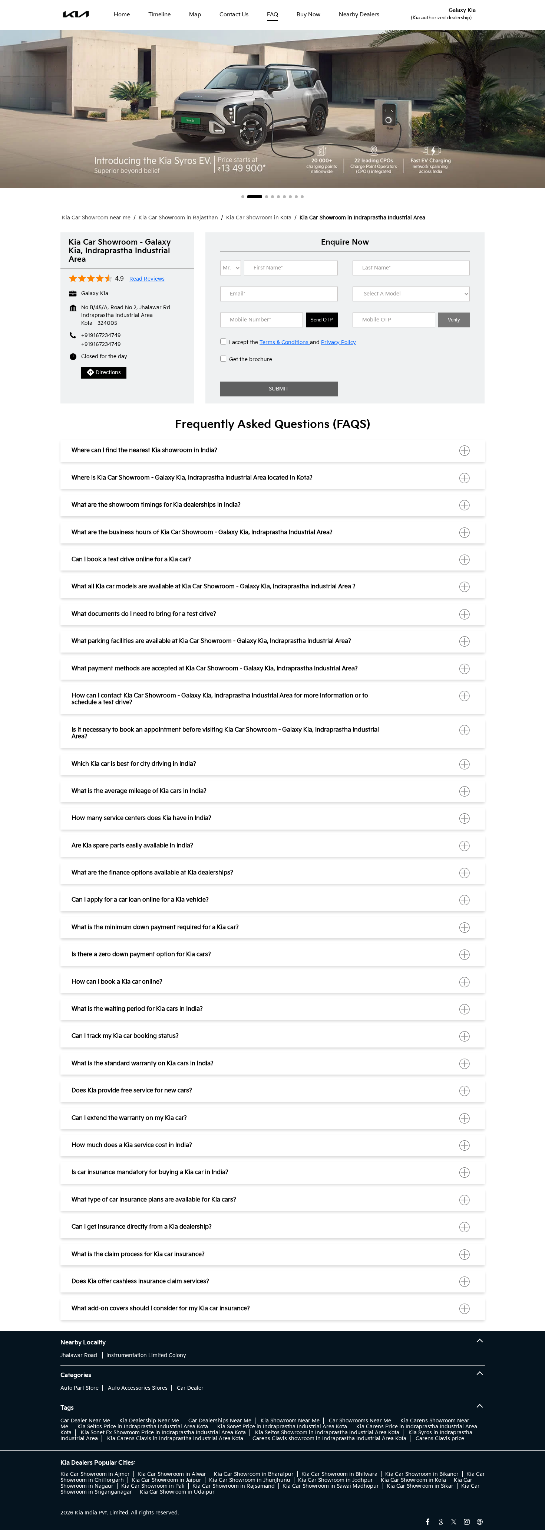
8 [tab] (296, 196)
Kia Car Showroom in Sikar (420, 1486)
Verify (454, 320)
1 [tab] (242, 196)
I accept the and (292, 342)
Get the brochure (250, 359)
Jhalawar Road (78, 1355)
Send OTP (321, 320)
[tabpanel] (272, 109)
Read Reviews (147, 279)
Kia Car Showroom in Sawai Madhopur (331, 1486)
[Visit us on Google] (441, 1521)
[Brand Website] (480, 1521)
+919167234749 (101, 344)
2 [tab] (248, 196)
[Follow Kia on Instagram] (467, 1521)
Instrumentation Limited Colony (146, 1355)
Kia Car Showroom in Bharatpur (254, 1474)
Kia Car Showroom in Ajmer (95, 1474)
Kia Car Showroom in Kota (413, 1480)
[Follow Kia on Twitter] (454, 1521)
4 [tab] (272, 196)
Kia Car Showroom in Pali (153, 1486)
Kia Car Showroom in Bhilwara (339, 1474)
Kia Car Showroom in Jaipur (166, 1480)
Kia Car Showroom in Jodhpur (335, 1480)
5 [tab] (278, 196)
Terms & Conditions (285, 342)
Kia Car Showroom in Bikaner (422, 1474)
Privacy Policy (338, 342)
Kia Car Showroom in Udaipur (177, 1492)
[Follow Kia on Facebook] (428, 1521)
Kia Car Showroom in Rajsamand (233, 1486)
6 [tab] (284, 196)
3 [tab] (260, 196)
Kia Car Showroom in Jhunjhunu (249, 1480)
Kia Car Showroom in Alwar (172, 1474)
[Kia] (76, 14)
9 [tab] (302, 196)
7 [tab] (290, 196)
